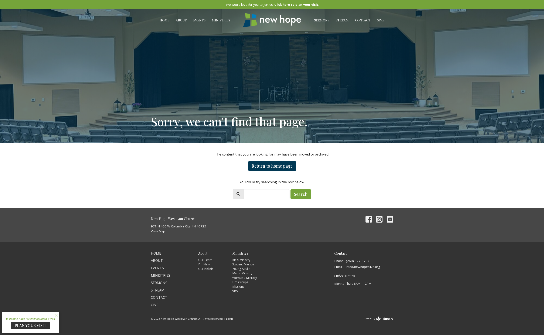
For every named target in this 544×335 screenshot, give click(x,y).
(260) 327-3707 (357, 261)
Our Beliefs (206, 269)
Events (199, 20)
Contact (362, 20)
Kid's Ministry (241, 260)
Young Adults (241, 269)
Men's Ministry (242, 273)
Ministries (221, 20)
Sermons (321, 20)
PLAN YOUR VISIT (30, 325)
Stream (342, 20)
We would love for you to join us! (272, 4)
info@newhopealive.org (363, 267)
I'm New (204, 264)
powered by (376, 322)
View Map (158, 231)
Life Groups (240, 282)
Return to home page (272, 166)
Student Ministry (243, 264)
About (181, 20)
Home (164, 20)
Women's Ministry (244, 278)
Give (380, 20)
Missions (238, 287)
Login (229, 319)
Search (300, 194)
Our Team (205, 260)
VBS (235, 291)
